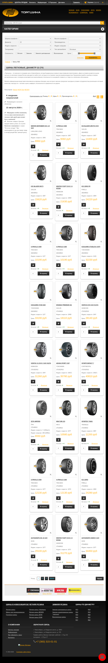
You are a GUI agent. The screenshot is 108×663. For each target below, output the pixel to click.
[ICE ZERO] (92, 466)
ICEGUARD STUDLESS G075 (91, 247)
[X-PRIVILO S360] (67, 233)
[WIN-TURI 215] (67, 408)
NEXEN (98, 10)
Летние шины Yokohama (37, 609)
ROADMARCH (73, 12)
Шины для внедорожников (15, 612)
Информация (42, 2)
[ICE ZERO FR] (92, 173)
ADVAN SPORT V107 (63, 363)
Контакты (32, 2)
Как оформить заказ (15, 635)
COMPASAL (84, 12)
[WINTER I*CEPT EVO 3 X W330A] (67, 173)
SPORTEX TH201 (87, 421)
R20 (89, 615)
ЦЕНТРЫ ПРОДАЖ (21, 2)
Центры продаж (13, 630)
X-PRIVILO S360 (61, 247)
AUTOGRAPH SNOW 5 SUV (90, 538)
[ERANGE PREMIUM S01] (67, 291)
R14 (77, 612)
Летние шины (10, 609)
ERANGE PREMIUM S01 (64, 305)
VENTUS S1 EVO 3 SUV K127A (41, 363)
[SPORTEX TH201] (92, 408)
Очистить (80, 57)
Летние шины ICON (35, 617)
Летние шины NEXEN (36, 612)
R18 (89, 609)
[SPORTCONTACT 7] (92, 350)
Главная (7, 62)
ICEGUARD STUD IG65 (38, 305)
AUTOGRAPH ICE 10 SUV (39, 538)
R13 (77, 609)
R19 (89, 612)
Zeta (92, 10)
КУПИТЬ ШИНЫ (7, 2)
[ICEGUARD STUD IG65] (41, 291)
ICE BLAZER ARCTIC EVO (90, 126)
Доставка (61, 2)
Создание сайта (23, 652)
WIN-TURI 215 (60, 421)
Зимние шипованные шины (61, 609)
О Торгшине (53, 2)
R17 (77, 620)
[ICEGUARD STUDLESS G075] (92, 233)
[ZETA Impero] (41, 408)
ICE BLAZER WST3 (37, 186)
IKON (77, 10)
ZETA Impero (35, 421)
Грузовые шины (11, 615)
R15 (77, 615)
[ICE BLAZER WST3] (41, 173)
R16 (77, 617)
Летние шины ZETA (35, 615)
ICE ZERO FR (86, 186)
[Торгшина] (21, 12)
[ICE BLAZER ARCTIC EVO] (92, 112)
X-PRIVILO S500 (61, 126)
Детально (45, 150)
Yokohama (85, 10)
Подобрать (93, 57)
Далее (52, 578)
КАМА (91, 12)
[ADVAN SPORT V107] (67, 350)
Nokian (71, 10)
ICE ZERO (85, 479)
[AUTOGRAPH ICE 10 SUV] (41, 524)
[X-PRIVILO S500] (67, 112)
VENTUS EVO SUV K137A (90, 305)
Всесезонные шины (59, 617)
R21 (89, 617)
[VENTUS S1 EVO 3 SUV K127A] (41, 350)
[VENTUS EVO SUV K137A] (92, 291)
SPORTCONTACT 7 (88, 363)
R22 (89, 620)
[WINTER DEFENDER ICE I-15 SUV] (41, 112)
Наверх (99, 578)
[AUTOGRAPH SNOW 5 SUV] (92, 524)
